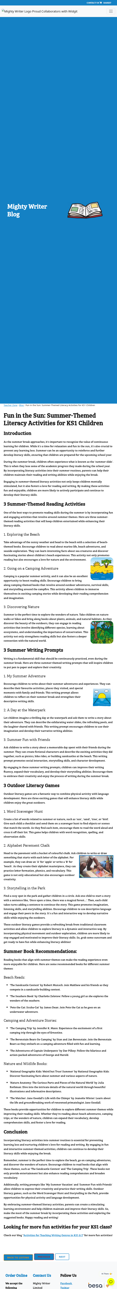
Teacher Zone (10, 405)
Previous (44, 1256)
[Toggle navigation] (111, 11)
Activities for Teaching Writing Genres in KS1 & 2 (53, 1235)
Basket (107, 3)
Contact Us (93, 3)
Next (62, 1256)
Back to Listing (18, 1257)
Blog (21, 405)
